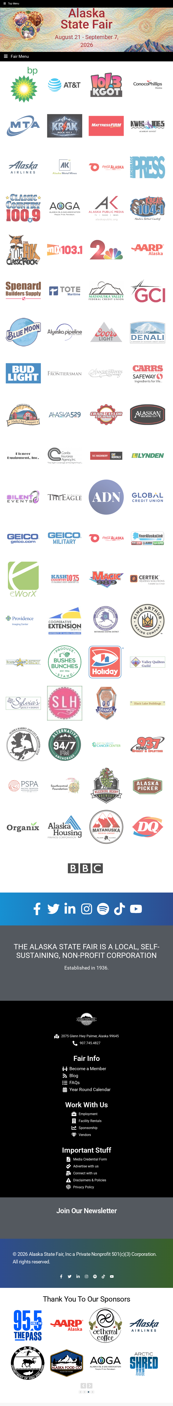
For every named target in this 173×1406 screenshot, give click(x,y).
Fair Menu (20, 56)
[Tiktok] (119, 909)
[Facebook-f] (37, 909)
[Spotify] (103, 909)
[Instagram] (86, 909)
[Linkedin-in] (70, 909)
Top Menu (13, 3)
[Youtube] (136, 909)
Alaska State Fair (87, 19)
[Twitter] (53, 909)
